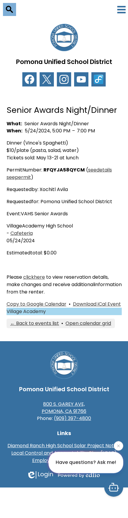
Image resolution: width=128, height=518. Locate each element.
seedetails (100, 169)
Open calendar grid (88, 323)
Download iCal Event (97, 304)
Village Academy (26, 311)
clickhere (34, 277)
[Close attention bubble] (118, 445)
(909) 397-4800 (72, 418)
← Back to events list (34, 323)
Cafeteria (21, 233)
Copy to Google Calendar (36, 304)
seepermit (19, 177)
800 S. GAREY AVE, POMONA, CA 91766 (64, 408)
